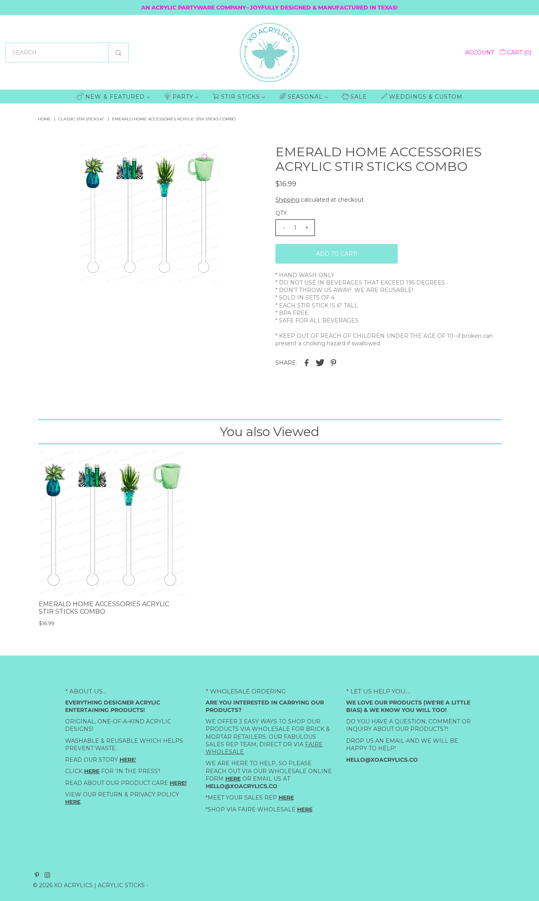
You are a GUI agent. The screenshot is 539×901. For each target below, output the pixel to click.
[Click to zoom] (204, 157)
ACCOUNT (479, 52)
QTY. (281, 213)
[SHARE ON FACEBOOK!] (307, 362)
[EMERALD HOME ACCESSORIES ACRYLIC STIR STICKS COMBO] (112, 523)
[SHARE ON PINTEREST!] (333, 362)
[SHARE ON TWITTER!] (320, 362)
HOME (44, 119)
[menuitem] (113, 96)
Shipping (287, 199)
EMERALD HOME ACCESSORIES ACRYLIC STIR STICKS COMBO (104, 607)
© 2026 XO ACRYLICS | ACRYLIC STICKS (89, 885)
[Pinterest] (37, 876)
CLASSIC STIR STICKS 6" (81, 119)
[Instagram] (47, 876)
